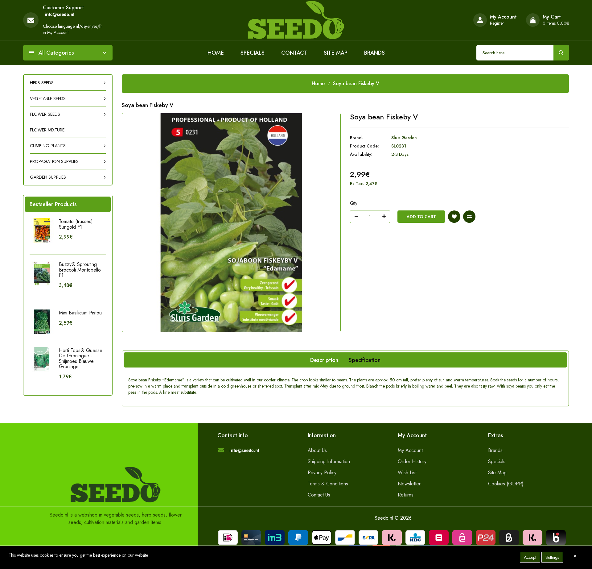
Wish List (407, 472)
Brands (374, 53)
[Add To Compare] (469, 216)
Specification (364, 360)
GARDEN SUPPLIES (48, 177)
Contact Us (319, 494)
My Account (410, 450)
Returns (405, 494)
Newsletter (409, 483)
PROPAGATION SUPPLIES (54, 161)
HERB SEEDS (42, 83)
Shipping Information (329, 461)
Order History (412, 461)
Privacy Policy (322, 472)
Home (216, 53)
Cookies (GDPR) (506, 483)
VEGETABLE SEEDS (48, 98)
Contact (294, 53)
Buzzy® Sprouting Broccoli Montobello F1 (80, 270)
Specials (252, 53)
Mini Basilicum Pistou (80, 312)
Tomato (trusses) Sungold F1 (76, 224)
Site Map (335, 53)
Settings (552, 557)
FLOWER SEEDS (45, 114)
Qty (353, 203)
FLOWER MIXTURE (47, 130)
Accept (530, 557)
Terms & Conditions (328, 483)
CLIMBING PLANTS (48, 146)
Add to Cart (421, 217)
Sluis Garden (404, 138)
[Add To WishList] (454, 216)
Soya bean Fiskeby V (356, 83)
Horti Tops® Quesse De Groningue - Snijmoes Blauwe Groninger (80, 358)
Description (324, 360)
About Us (317, 450)
